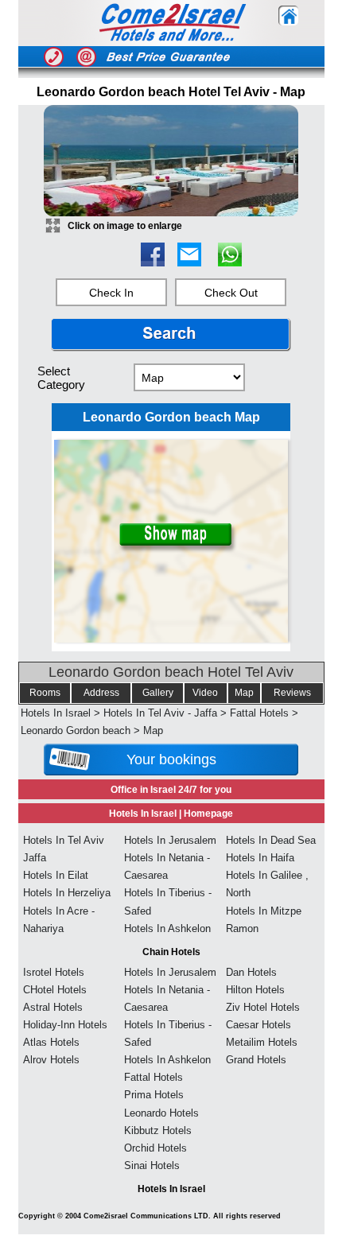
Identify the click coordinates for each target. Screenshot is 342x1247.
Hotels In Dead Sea (271, 840)
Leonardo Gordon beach (75, 730)
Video (205, 692)
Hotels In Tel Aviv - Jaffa (160, 713)
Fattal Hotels (259, 713)
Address (101, 692)
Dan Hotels (251, 972)
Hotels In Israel (56, 713)
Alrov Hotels (51, 1060)
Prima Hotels (154, 1095)
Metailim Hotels (261, 1042)
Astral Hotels (53, 1007)
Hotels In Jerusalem (170, 840)
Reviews (292, 692)
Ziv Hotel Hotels (263, 1007)
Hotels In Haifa (260, 858)
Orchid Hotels (155, 1148)
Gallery (157, 692)
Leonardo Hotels (161, 1113)
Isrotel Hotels (53, 972)
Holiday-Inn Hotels (65, 1025)
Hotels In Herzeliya (67, 893)
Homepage (208, 813)
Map (244, 692)
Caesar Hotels (258, 1025)
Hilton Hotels (255, 990)
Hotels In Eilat (55, 875)
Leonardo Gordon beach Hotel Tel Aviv (171, 672)
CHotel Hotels (55, 990)
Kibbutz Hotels (158, 1130)
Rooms (44, 692)
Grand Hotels (256, 1060)
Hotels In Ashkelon (167, 928)
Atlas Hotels (51, 1042)
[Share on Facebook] (153, 262)
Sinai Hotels (152, 1165)
